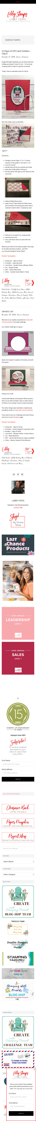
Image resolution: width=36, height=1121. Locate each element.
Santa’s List (7, 311)
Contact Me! (18, 507)
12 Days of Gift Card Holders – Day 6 (16, 52)
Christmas (12, 295)
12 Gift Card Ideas (18, 289)
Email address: (7, 769)
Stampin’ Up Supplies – (9, 256)
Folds (31, 295)
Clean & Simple (22, 295)
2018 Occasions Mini (19, 292)
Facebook (16, 417)
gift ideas (26, 298)
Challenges (5, 460)
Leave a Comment (22, 57)
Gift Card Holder (16, 298)
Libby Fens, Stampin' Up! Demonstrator (18, 17)
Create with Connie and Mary (23, 410)
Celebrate (29, 458)
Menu (18, 2)
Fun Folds (5, 298)
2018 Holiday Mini (18, 458)
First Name (6, 760)
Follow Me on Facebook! (11, 793)
